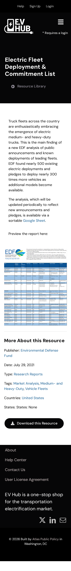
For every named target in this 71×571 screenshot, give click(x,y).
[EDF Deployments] (35, 250)
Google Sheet (34, 220)
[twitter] (42, 520)
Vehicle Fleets (36, 388)
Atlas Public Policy (45, 539)
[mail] (63, 520)
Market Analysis (26, 383)
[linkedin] (53, 520)
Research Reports (28, 374)
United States (33, 398)
